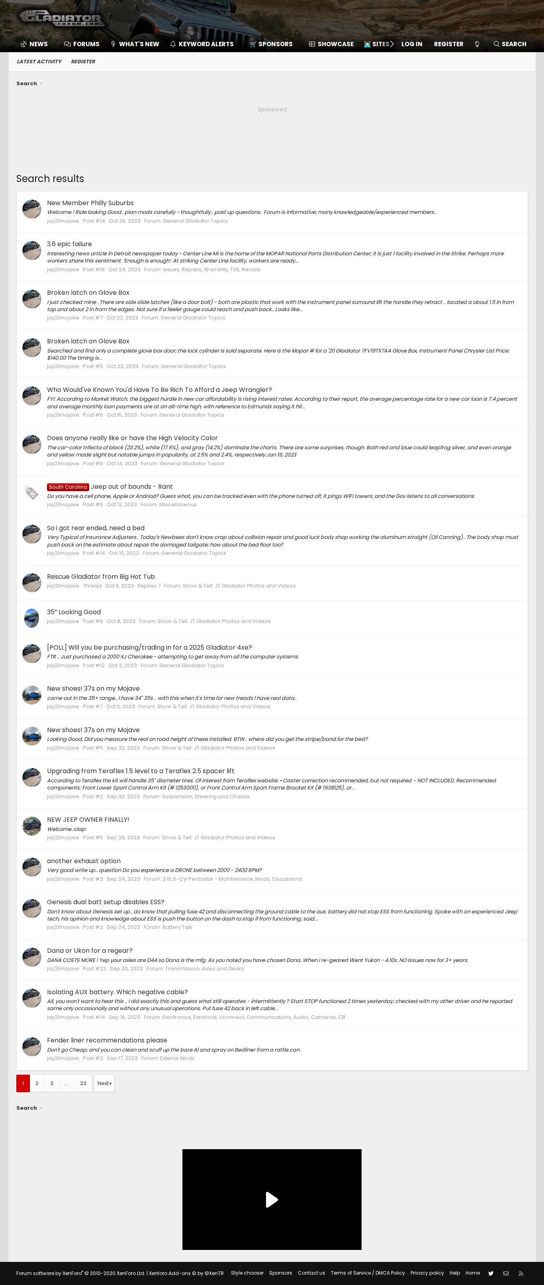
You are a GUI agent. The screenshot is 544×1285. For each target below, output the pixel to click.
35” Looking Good (74, 612)
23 (83, 1083)
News (38, 44)
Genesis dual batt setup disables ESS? (105, 902)
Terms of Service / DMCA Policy (368, 1272)
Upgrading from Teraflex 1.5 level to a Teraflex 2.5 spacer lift (141, 771)
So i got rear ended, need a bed (96, 528)
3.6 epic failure (69, 244)
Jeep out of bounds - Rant (111, 486)
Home (473, 1272)
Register (83, 61)
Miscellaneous (178, 504)
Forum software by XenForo (80, 1273)
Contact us (311, 1272)
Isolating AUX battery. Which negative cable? (117, 992)
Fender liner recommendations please (107, 1040)
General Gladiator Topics (195, 221)
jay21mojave (63, 221)
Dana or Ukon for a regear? (90, 950)
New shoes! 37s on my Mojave (93, 688)
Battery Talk (177, 927)
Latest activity (39, 61)
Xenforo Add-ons (186, 1273)
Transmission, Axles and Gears (204, 968)
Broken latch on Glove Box (88, 292)
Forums (86, 44)
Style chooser (247, 1272)
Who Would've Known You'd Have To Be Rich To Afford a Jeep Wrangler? (159, 389)
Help (455, 1272)
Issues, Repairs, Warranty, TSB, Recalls (211, 269)
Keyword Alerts (206, 44)
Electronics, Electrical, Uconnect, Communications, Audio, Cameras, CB (253, 1017)
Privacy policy (427, 1272)
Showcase (336, 44)
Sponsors (280, 1272)
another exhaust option (84, 861)
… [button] (66, 1083)
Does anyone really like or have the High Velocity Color (132, 438)
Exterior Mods (177, 1058)
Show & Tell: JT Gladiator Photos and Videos (239, 586)
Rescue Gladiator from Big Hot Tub (101, 576)
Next (103, 1083)
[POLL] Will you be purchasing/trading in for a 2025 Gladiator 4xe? (149, 647)
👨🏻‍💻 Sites (376, 44)
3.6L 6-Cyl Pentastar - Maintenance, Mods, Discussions (232, 879)
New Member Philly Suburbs (90, 203)
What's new (139, 44)
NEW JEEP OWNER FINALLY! (88, 819)
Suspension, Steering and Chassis (206, 796)
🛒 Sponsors (271, 44)
